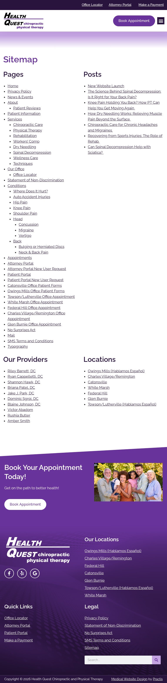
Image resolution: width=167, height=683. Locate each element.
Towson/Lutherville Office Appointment (41, 296)
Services (15, 119)
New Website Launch (106, 86)
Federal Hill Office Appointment (34, 308)
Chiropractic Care (28, 124)
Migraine (26, 230)
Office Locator (25, 174)
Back (17, 241)
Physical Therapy (27, 130)
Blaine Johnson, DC (24, 404)
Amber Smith (19, 421)
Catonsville (97, 382)
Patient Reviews (27, 108)
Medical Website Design (129, 679)
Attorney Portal (20, 263)
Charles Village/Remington (111, 376)
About (13, 102)
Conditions (17, 186)
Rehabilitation (25, 136)
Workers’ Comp (26, 141)
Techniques (23, 163)
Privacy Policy (19, 91)
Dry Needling (24, 147)
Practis (158, 679)
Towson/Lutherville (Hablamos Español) (122, 404)
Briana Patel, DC (21, 387)
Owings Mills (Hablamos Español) (116, 371)
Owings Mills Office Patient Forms (36, 291)
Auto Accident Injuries (31, 197)
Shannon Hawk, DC (24, 382)
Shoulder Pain (25, 213)
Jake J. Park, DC (21, 393)
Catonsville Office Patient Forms (35, 285)
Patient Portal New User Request (35, 280)
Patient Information (24, 113)
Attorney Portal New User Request (37, 269)
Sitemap (92, 647)
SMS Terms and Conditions (30, 341)
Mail (11, 335)
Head (18, 219)
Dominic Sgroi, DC (23, 398)
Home (13, 86)
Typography (18, 346)
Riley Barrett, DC (22, 371)
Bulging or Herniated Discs (41, 246)
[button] (160, 20)
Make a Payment (18, 640)
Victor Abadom (20, 409)
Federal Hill (97, 393)
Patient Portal (19, 274)
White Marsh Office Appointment (35, 302)
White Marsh (99, 387)
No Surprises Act (21, 330)
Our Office (16, 169)
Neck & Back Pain (33, 252)
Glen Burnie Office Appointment (34, 324)
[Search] (156, 660)
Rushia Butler (19, 415)
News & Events (20, 97)
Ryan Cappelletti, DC (25, 376)
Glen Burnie (98, 398)
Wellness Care (25, 158)
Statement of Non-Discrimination (36, 180)
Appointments (20, 257)
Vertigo (25, 235)
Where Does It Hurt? (30, 191)
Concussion (28, 224)
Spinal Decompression (32, 152)
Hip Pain (20, 202)
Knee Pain (21, 208)
